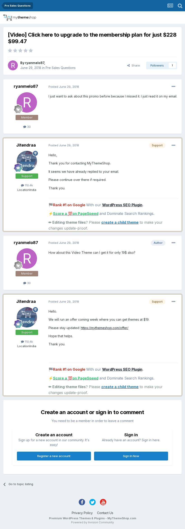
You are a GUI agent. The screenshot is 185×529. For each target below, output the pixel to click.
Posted (64, 86)
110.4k (28, 185)
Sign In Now (131, 456)
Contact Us (105, 513)
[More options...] (173, 86)
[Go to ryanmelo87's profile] (13, 65)
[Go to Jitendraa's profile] (27, 161)
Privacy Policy (82, 513)
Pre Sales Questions (61, 68)
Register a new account (53, 456)
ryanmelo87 (34, 63)
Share (135, 65)
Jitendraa (26, 145)
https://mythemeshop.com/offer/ (104, 328)
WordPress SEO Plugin (122, 205)
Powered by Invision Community (92, 522)
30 (28, 126)
